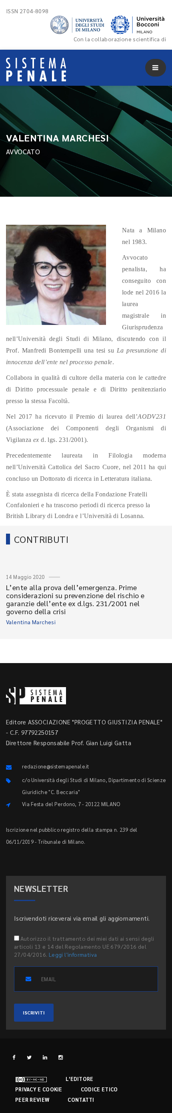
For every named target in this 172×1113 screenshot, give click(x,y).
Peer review (32, 1099)
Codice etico (99, 1089)
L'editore (80, 1078)
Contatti (81, 1099)
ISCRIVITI (34, 1012)
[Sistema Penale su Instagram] (60, 1057)
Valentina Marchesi (31, 621)
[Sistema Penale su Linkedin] (45, 1057)
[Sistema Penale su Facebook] (14, 1057)
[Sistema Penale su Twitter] (29, 1057)
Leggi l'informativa (73, 954)
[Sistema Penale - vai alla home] (36, 69)
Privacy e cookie (38, 1089)
